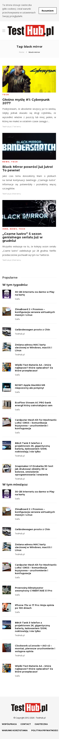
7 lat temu (17, 126)
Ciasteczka (41, 724)
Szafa (17, 299)
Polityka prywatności (44, 730)
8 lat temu (17, 194)
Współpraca (9, 724)
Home (21, 52)
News (6, 162)
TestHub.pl (6, 126)
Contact (25, 724)
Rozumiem (48, 10)
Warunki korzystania (15, 730)
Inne (5, 229)
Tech (5, 94)
